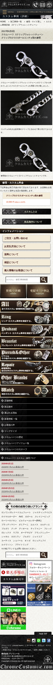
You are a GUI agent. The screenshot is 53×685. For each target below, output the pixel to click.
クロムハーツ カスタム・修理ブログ (20, 458)
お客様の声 (9, 425)
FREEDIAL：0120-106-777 (12, 659)
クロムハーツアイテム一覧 (16, 443)
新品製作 (8, 407)
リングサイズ (10, 431)
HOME (3, 21)
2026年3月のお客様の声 (12, 499)
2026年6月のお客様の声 (12, 475)
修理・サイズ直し (34, 21)
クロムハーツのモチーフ (15, 449)
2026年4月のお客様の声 (12, 491)
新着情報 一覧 (10, 419)
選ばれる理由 (10, 413)
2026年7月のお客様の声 (12, 467)
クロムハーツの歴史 (13, 437)
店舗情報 (8, 400)
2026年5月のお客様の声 (12, 483)
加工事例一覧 (16, 21)
